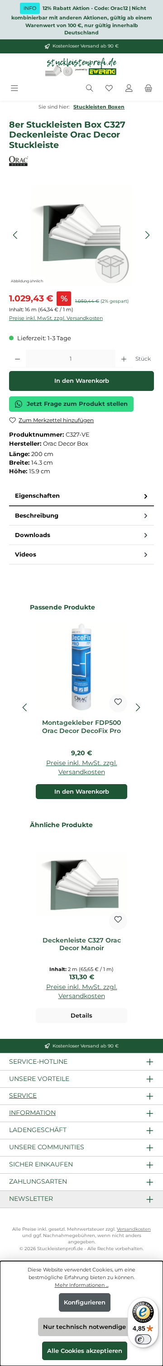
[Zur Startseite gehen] (81, 67)
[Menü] (14, 88)
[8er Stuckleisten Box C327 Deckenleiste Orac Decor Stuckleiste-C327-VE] (81, 235)
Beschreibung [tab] (36, 515)
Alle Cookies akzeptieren (84, 1350)
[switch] (143, 1339)
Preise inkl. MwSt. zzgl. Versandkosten (56, 318)
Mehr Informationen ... (82, 1285)
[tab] (81, 496)
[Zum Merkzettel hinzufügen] (118, 703)
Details (81, 1015)
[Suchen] (90, 88)
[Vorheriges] (16, 235)
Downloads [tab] (32, 535)
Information (32, 1113)
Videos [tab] (25, 554)
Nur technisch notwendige (84, 1326)
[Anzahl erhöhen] (123, 359)
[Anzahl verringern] (17, 359)
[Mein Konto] (129, 88)
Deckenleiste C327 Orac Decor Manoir (82, 944)
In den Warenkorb (81, 380)
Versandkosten (134, 1229)
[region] (81, 235)
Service (23, 1095)
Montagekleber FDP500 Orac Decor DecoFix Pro (81, 727)
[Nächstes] (147, 235)
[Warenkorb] (148, 88)
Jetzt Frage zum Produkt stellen (77, 403)
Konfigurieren (84, 1302)
